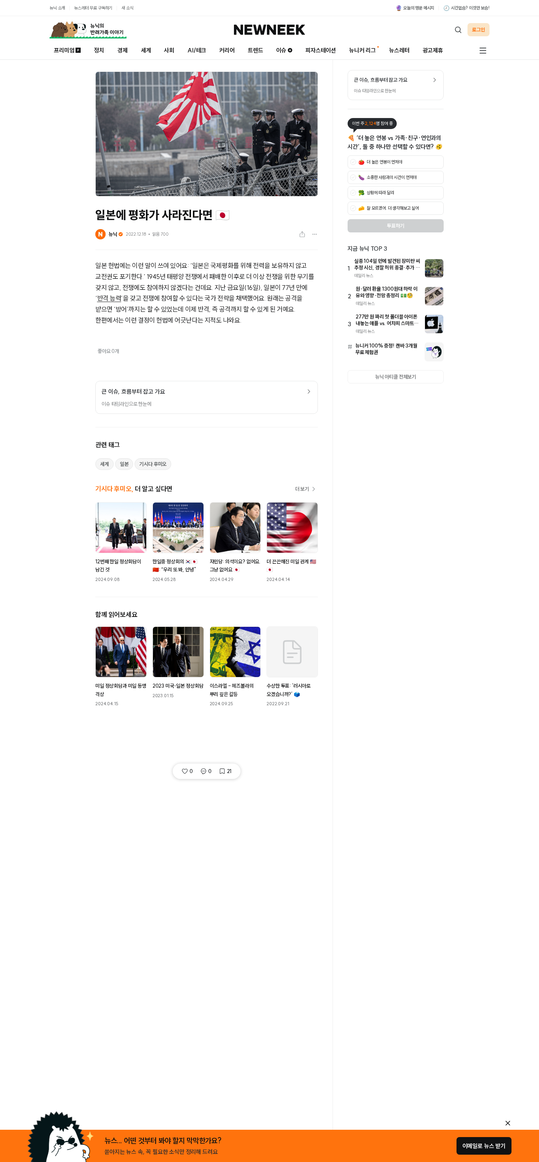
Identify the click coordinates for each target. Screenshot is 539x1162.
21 (229, 771)
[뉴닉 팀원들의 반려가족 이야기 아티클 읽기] (88, 29)
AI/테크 (196, 50)
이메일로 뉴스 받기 (484, 1146)
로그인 (478, 29)
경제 (122, 50)
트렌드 (255, 50)
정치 (99, 50)
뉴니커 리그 (362, 50)
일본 (124, 464)
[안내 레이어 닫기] (507, 1123)
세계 (146, 50)
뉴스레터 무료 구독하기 (93, 8)
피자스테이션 (320, 50)
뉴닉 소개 (57, 8)
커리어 (227, 50)
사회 (169, 50)
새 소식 (127, 8)
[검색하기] (458, 29)
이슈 (281, 50)
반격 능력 (109, 298)
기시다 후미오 (152, 464)
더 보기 (302, 489)
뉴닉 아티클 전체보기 (395, 377)
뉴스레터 (399, 50)
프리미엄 (64, 50)
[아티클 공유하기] (302, 234)
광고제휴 (433, 50)
